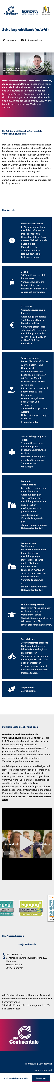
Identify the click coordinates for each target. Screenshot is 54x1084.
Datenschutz (45, 1063)
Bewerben (41, 1078)
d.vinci (49, 1070)
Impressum (30, 1063)
